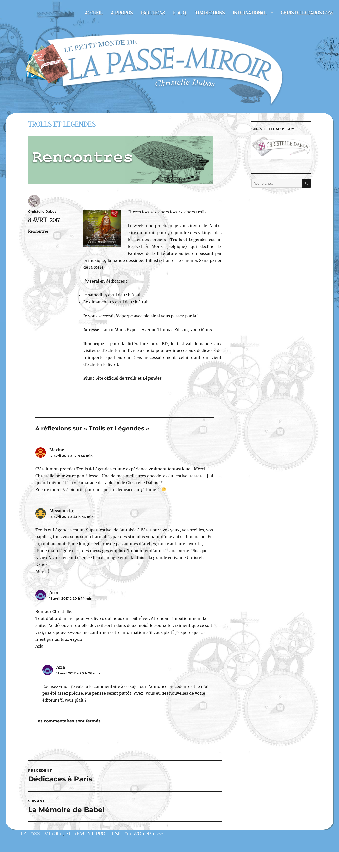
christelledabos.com (307, 13)
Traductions (210, 13)
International (249, 13)
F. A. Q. (180, 13)
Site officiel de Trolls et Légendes (128, 378)
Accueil (94, 13)
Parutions (153, 13)
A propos (122, 13)
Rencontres (38, 231)
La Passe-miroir (41, 834)
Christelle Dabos (42, 211)
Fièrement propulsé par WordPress (114, 834)
